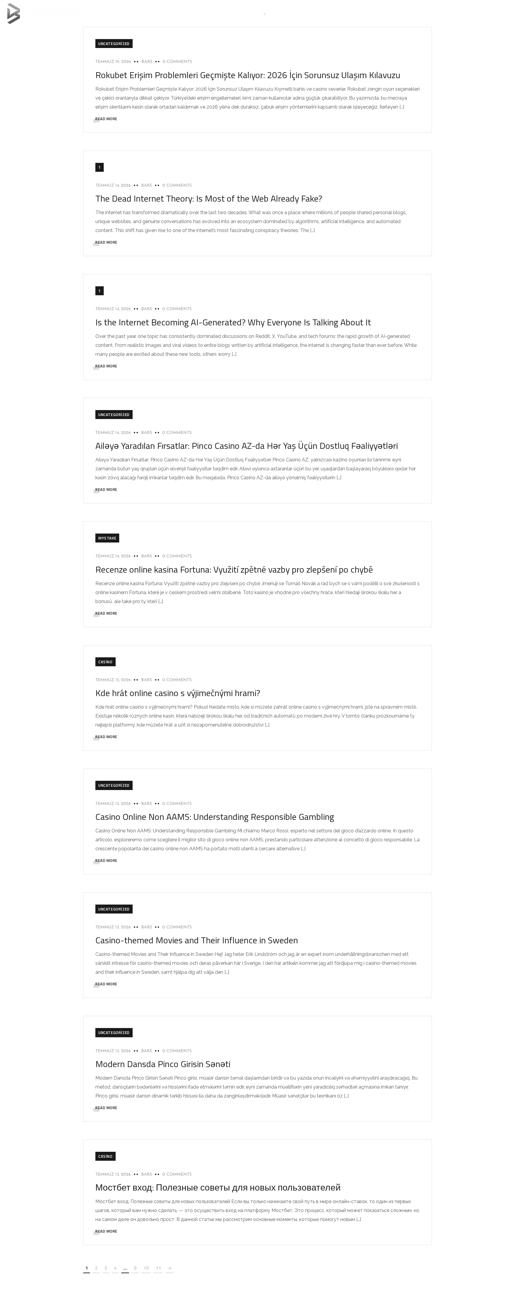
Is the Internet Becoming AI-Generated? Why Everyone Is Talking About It (233, 322)
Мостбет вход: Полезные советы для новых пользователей (218, 1187)
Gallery (286, 13)
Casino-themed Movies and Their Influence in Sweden (196, 940)
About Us (222, 13)
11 (158, 1267)
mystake (107, 538)
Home (195, 13)
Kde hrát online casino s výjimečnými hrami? (177, 693)
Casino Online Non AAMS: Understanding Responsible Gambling (214, 816)
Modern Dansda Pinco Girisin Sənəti (162, 1064)
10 (146, 1267)
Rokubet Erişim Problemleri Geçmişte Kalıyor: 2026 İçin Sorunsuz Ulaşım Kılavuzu (247, 75)
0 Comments (177, 62)
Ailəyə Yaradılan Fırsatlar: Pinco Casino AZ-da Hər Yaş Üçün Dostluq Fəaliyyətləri (246, 445)
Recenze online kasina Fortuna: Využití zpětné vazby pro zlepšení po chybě (234, 569)
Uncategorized (114, 44)
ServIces (252, 13)
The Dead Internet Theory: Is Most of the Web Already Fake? (208, 198)
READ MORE (106, 119)
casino (105, 662)
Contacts (314, 13)
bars (147, 62)
